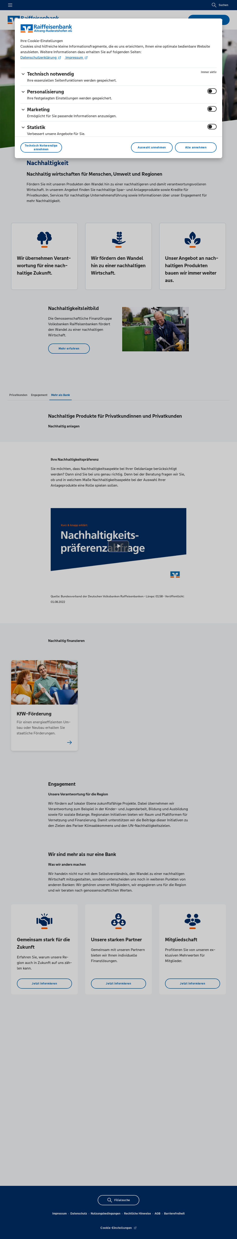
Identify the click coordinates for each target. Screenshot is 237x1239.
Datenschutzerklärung (38, 57)
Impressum (74, 57)
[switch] (212, 91)
